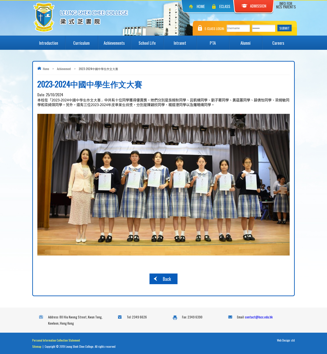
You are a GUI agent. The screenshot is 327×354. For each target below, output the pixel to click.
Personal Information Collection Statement (56, 340)
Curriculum (81, 43)
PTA (213, 43)
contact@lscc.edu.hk (259, 316)
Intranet (180, 43)
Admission (258, 6)
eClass (224, 6)
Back (167, 279)
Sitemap (36, 346)
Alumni (245, 43)
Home (201, 6)
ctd (293, 340)
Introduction (48, 43)
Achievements (114, 43)
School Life (147, 43)
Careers (278, 43)
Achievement (64, 68)
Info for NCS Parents (286, 5)
